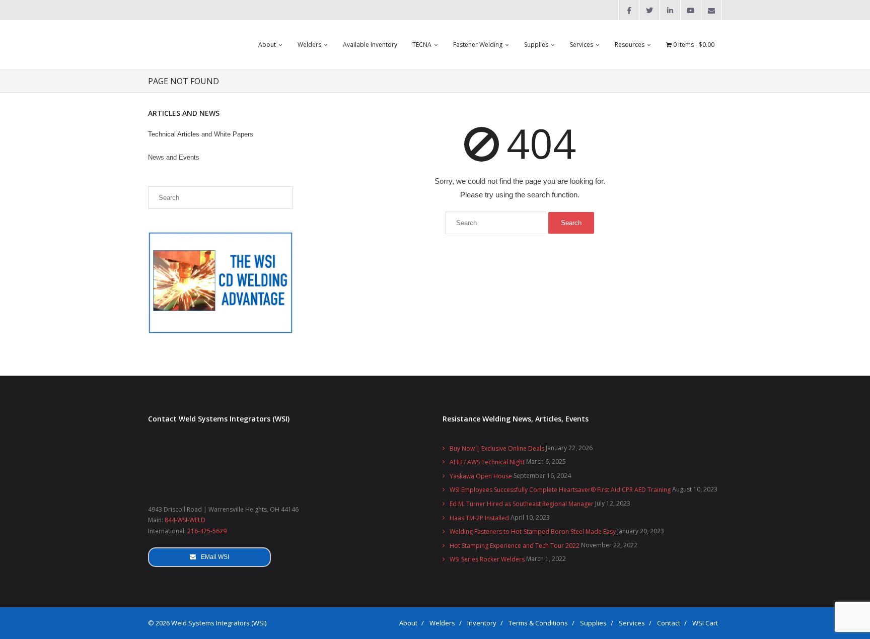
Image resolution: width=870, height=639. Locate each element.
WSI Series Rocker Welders (487, 559)
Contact (668, 622)
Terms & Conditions (538, 622)
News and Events (173, 157)
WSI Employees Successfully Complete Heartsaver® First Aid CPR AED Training (560, 489)
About (408, 622)
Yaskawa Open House (481, 476)
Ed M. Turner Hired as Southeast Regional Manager (522, 504)
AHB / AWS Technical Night (487, 462)
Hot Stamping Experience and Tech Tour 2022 (514, 545)
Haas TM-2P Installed (479, 518)
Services (632, 622)
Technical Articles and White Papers (200, 134)
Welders (442, 622)
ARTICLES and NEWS (184, 113)
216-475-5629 (207, 531)
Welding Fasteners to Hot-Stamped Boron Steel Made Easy (533, 531)
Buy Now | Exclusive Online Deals (497, 448)
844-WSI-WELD (185, 520)
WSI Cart (705, 622)
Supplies (593, 622)
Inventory (481, 622)
